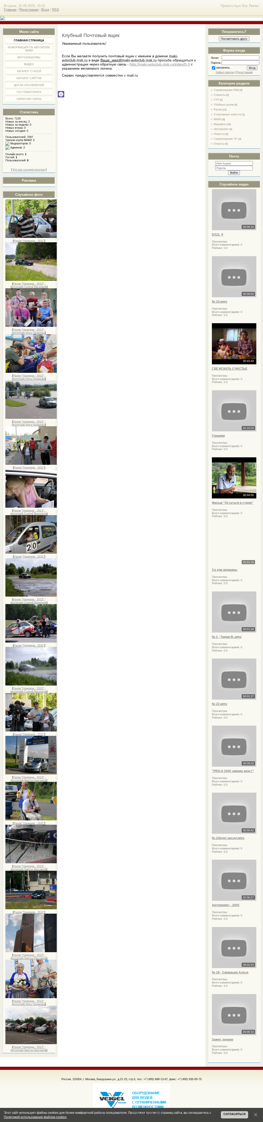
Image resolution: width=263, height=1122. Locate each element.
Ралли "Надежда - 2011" (29, 240)
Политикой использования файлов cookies (35, 1117)
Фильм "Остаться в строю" (232, 503)
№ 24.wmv (219, 301)
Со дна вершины (224, 570)
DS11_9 (217, 234)
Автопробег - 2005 (225, 905)
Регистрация (29, 10)
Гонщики (218, 436)
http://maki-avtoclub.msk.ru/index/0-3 (160, 64)
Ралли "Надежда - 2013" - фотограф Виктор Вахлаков (28, 779)
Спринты (219, 94)
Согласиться (234, 1114)
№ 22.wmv (219, 704)
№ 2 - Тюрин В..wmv (227, 637)
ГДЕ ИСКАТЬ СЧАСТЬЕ (229, 368)
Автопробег (221, 129)
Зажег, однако (222, 1039)
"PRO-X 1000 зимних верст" (233, 771)
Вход (45, 10)
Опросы (219, 143)
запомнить (223, 67)
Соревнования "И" (226, 138)
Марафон (220, 124)
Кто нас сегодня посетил (29, 169)
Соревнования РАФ (226, 89)
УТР (216, 99)
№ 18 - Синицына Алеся (230, 972)
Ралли (218, 109)
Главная (10, 10)
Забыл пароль (224, 72)
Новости (219, 133)
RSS (55, 10)
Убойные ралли (224, 104)
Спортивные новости (227, 114)
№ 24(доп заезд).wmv (228, 838)
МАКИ (217, 119)
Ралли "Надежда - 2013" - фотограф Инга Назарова (29, 331)
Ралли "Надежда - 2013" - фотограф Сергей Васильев (28, 285)
